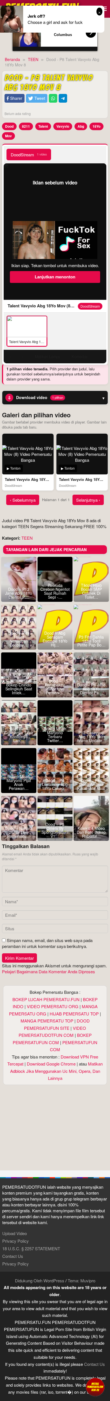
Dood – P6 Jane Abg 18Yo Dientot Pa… (91, 689)
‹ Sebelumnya (23, 500)
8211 (26, 126)
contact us (94, 1364)
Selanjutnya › (88, 500)
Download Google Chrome (51, 1064)
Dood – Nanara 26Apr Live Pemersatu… (18, 832)
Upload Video (14, 1233)
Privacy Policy (15, 1241)
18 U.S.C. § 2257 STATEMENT (31, 1248)
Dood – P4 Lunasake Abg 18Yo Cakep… (55, 784)
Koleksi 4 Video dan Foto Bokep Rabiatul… (91, 832)
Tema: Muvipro (81, 1280)
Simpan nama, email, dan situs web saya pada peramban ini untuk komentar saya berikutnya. (47, 943)
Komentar (79, 356)
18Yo (96, 126)
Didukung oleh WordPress (39, 1280)
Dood (9, 126)
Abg (81, 126)
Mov (8, 135)
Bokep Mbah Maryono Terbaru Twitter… (55, 734)
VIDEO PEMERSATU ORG (52, 1006)
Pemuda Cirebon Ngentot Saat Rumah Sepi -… (55, 591)
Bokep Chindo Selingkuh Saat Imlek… (18, 689)
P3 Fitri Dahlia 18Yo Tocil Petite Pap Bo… (91, 641)
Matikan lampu (47, 356)
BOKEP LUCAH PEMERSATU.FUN (46, 999)
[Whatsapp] (53, 98)
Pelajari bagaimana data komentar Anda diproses (48, 971)
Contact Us (12, 1256)
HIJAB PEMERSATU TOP (74, 1014)
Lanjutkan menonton (55, 277)
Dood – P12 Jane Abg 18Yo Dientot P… (18, 593)
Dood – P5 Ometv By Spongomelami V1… (54, 830)
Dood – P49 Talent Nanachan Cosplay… (18, 639)
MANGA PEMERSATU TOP (47, 1021)
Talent (43, 126)
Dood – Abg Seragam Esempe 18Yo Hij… (55, 639)
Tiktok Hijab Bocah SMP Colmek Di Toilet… (91, 591)
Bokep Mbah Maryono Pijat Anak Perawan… (18, 782)
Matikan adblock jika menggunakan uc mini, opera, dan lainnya (56, 1071)
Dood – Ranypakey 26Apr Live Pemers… (55, 687)
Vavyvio (62, 126)
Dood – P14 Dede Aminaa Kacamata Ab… (91, 784)
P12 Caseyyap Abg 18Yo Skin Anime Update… (91, 736)
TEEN (27, 538)
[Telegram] (63, 98)
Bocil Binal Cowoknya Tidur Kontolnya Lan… (18, 734)
